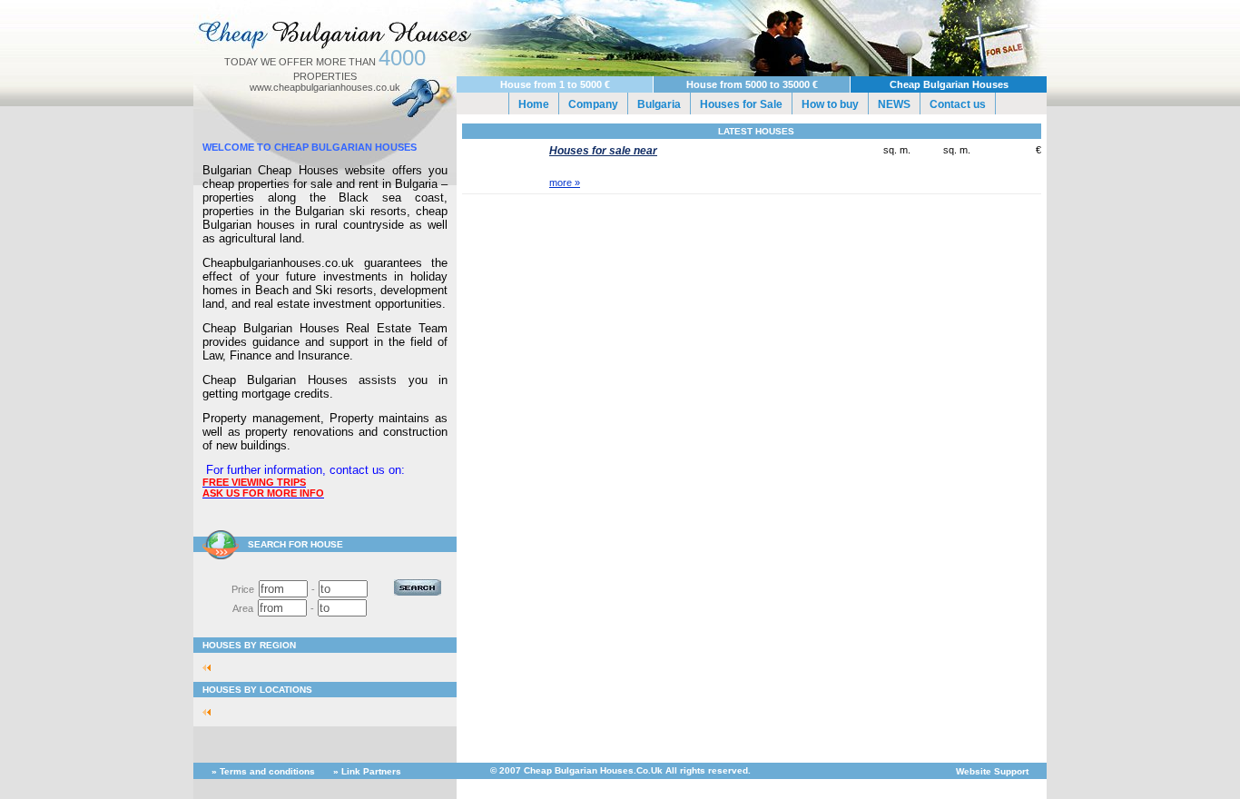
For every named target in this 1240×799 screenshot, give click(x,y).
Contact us (958, 104)
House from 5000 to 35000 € (752, 84)
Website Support (992, 771)
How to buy (830, 104)
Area (242, 608)
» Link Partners (367, 771)
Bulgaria (659, 104)
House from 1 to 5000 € (555, 84)
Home (533, 104)
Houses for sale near (603, 150)
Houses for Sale (741, 104)
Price (242, 589)
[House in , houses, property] (211, 667)
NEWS (894, 104)
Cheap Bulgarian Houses (949, 84)
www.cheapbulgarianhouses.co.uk (325, 87)
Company (593, 104)
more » (564, 182)
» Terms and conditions (263, 771)
